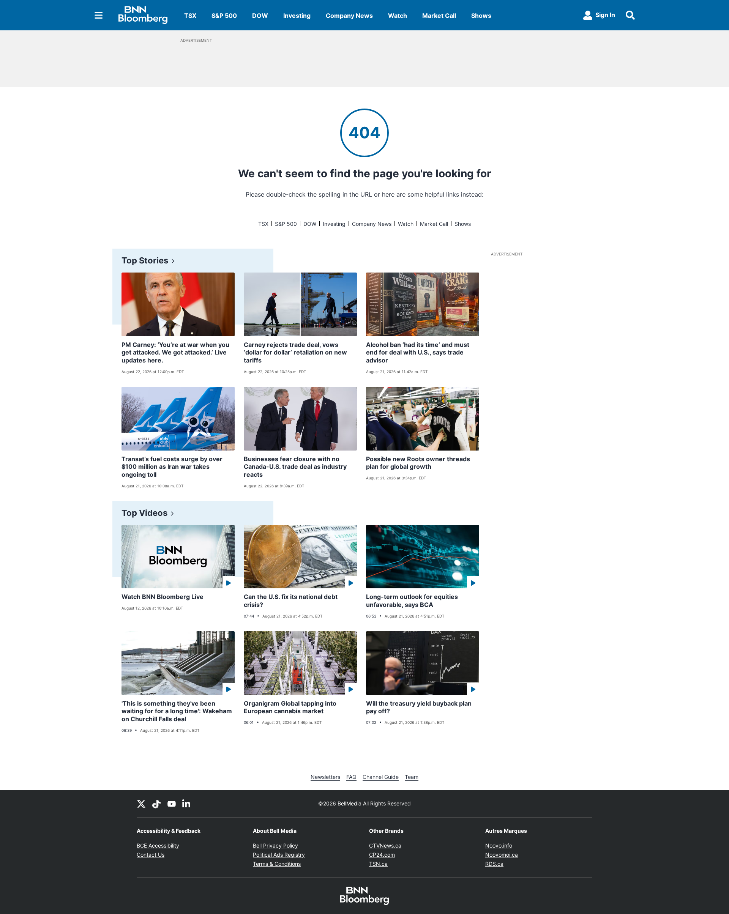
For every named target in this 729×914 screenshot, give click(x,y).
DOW (260, 15)
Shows (481, 15)
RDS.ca (494, 863)
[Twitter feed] (141, 803)
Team (411, 777)
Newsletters (325, 777)
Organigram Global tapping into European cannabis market (290, 707)
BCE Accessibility (158, 845)
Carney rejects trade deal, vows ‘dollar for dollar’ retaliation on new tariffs (295, 352)
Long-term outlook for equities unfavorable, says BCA (412, 600)
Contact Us (150, 854)
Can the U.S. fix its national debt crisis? (291, 600)
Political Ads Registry (279, 854)
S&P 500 (224, 15)
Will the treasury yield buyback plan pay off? (419, 707)
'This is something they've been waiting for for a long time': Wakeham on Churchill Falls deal (177, 711)
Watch (397, 15)
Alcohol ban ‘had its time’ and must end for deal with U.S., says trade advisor (417, 352)
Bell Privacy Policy (275, 845)
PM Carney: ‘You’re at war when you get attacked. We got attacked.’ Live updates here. (175, 352)
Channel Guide (381, 777)
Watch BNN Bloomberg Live (163, 596)
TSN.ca (378, 863)
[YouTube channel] (171, 803)
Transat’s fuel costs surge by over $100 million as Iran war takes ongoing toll (172, 467)
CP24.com (382, 854)
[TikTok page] (156, 803)
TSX (190, 15)
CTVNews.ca (385, 845)
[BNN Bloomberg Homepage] (142, 15)
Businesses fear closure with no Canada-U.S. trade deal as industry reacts (295, 467)
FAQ (351, 777)
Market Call (439, 15)
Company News (349, 15)
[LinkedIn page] (186, 803)
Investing (297, 15)
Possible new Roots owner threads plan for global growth (418, 463)
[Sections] (98, 15)
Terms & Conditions (277, 863)
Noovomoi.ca (501, 854)
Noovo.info (498, 845)
